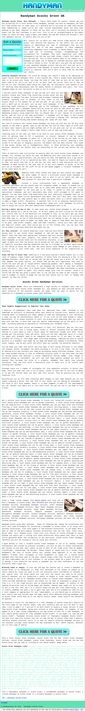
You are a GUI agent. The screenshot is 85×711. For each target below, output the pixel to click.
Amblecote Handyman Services (66, 667)
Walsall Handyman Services (23, 686)
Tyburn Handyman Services (10, 674)
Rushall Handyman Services (23, 667)
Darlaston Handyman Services (11, 660)
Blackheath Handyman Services (59, 679)
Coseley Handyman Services (64, 651)
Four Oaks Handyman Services (64, 686)
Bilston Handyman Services (53, 671)
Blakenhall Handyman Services (32, 660)
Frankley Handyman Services (68, 669)
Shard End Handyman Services (49, 674)
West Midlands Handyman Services (19, 678)
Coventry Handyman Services (44, 664)
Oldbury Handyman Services (39, 679)
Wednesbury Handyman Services (24, 651)
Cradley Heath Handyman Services (32, 671)
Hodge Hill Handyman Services (60, 662)
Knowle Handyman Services (74, 648)
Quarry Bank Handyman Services (64, 665)
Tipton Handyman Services (68, 653)
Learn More (74, 709)
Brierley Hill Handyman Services (72, 672)
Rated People (40, 500)
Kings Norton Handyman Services (46, 669)
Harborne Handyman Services (41, 678)
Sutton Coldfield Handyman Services (21, 664)
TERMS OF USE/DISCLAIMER (75, 10)
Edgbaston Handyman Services (18, 679)
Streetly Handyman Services (74, 658)
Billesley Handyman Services (60, 676)
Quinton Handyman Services (35, 657)
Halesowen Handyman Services (11, 672)
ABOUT (57, 10)
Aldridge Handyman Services (31, 672)
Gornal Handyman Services (23, 676)
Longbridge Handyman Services (41, 655)
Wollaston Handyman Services (18, 662)
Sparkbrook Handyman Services (72, 671)
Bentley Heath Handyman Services (40, 685)
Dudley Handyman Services (68, 674)
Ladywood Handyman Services (18, 685)
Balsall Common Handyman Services (12, 658)
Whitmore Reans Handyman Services (61, 646)
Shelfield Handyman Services (45, 651)
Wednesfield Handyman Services (29, 674)
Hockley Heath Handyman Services (54, 660)
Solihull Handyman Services (53, 657)
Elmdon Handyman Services (47, 650)
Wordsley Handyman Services (50, 672)
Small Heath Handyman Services (43, 686)
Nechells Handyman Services (60, 655)
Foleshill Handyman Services (18, 683)
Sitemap (4, 702)
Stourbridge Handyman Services (39, 681)
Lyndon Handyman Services (22, 655)
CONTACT (63, 10)
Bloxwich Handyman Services (39, 662)
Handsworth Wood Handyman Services (44, 667)
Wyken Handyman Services (9, 650)
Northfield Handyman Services (18, 648)
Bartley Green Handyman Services (35, 658)
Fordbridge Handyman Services (65, 664)
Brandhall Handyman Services (59, 681)
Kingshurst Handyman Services (61, 678)
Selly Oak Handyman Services (28, 650)
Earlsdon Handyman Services (58, 683)
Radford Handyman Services (40, 676)
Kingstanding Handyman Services (63, 685)
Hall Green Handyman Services (73, 657)
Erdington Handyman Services (24, 669)
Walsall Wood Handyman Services (48, 653)
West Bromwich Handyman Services (25, 653)
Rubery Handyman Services (57, 648)
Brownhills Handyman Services (18, 681)
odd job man (77, 518)
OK (82, 709)
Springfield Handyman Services (38, 683)
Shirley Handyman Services (55, 658)
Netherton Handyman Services (43, 665)
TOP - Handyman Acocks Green (14, 698)
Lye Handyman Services (21, 688)
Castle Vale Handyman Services (38, 648)
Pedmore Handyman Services (23, 665)
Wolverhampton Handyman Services (66, 650)
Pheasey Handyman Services (17, 657)
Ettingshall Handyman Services (39, 646)
